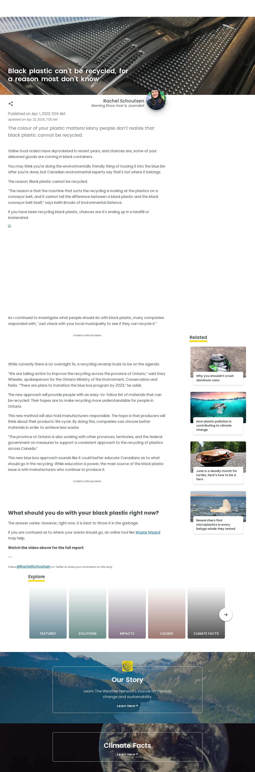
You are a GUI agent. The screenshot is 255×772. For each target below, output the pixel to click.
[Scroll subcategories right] (225, 614)
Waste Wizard (148, 532)
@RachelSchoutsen (33, 566)
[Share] (10, 103)
